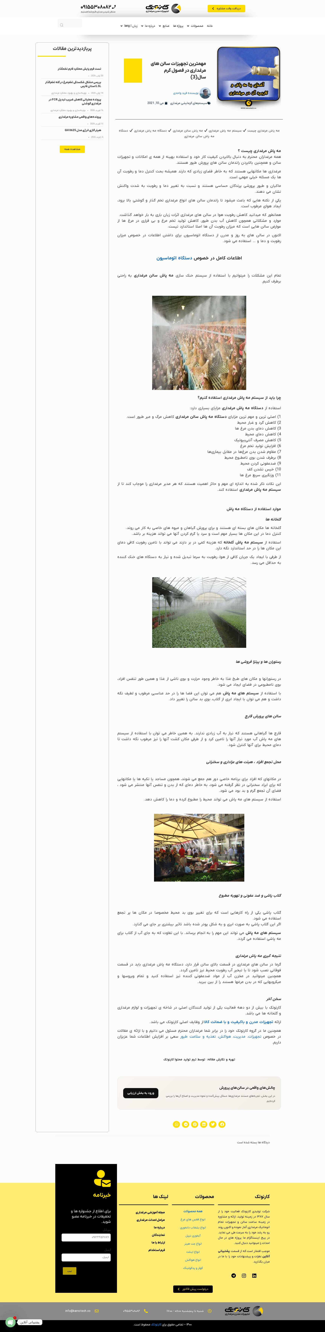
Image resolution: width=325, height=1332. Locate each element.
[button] (222, 1124)
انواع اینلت (193, 1252)
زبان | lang (130, 26)
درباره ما (150, 26)
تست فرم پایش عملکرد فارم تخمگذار (79, 69)
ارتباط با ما (158, 1243)
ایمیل (107, 1249)
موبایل (107, 1229)
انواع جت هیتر (193, 1244)
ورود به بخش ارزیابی (140, 1093)
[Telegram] (233, 1275)
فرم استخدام (156, 1250)
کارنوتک (156, 1325)
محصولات (197, 26)
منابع (166, 26)
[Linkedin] (254, 1275)
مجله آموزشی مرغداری (150, 1212)
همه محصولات (193, 1211)
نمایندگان (158, 1235)
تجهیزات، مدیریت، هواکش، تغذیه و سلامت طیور (220, 1036)
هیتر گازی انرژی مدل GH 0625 (83, 130)
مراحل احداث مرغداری (151, 1220)
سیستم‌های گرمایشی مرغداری (188, 103)
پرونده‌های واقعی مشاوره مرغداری (79, 117)
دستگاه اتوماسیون (174, 258)
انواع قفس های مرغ (193, 1219)
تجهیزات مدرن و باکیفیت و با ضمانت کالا (238, 1022)
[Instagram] (244, 1275)
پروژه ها (178, 26)
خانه (210, 26)
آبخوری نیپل (193, 1236)
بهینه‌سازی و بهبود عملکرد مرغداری (69, 93)
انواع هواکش (193, 1260)
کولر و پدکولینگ (193, 1268)
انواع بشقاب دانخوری (193, 1228)
